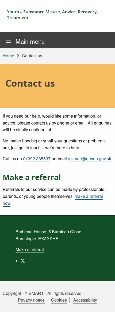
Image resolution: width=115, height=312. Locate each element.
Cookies (59, 300)
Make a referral (30, 249)
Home (8, 56)
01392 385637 (37, 158)
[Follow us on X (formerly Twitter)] (23, 261)
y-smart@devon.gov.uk (89, 158)
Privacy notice (31, 300)
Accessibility (85, 300)
